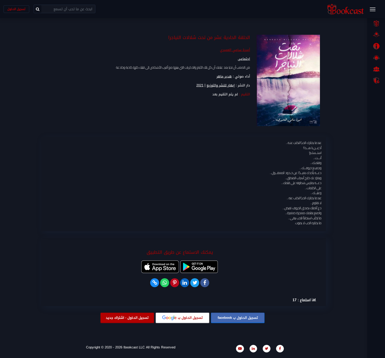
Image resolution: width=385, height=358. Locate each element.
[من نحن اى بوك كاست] (376, 46)
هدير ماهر (224, 76)
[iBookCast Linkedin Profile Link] (253, 348)
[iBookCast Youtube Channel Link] (240, 348)
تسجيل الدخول (16, 9)
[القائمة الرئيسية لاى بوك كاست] (375, 11)
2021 (199, 85)
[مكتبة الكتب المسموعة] (376, 34)
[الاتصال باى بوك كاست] (376, 57)
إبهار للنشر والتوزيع (221, 85)
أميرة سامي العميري (235, 50)
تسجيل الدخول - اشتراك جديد (127, 318)
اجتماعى (244, 59)
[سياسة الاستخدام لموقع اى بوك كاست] (376, 80)
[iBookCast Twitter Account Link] (266, 348)
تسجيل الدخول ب (238, 318)
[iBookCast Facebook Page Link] (280, 348)
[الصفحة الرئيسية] (376, 23)
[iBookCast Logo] (346, 9)
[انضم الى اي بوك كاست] (376, 69)
